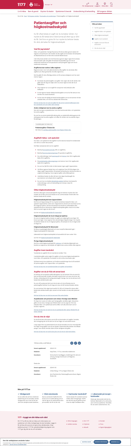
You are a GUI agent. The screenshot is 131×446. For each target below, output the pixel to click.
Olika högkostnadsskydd (101, 35)
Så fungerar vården (33, 16)
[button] (79, 343)
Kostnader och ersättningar (48, 16)
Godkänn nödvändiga (101, 442)
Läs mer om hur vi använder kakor (18, 444)
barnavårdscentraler (49, 150)
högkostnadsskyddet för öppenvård (51, 212)
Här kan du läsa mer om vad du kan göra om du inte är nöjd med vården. (55, 331)
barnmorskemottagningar (50, 153)
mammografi (55, 156)
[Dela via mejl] (71, 343)
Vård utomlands (51, 394)
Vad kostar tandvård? (77, 394)
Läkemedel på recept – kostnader (101, 395)
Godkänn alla (115, 442)
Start (25, 16)
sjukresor (58, 243)
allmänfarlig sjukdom (57, 181)
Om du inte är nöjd (99, 48)
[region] (65, 442)
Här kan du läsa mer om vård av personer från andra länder (51, 295)
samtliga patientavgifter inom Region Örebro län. (57, 130)
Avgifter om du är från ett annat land (101, 43)
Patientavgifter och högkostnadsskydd (68, 16)
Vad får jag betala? (99, 28)
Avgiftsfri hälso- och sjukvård (102, 31)
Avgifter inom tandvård (101, 39)
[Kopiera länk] (75, 343)
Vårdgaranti (25, 394)
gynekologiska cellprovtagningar (48, 161)
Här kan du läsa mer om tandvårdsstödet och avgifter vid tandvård (53, 266)
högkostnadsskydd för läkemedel (50, 238)
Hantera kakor (86, 442)
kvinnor (64, 156)
